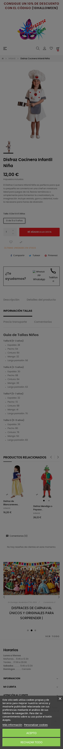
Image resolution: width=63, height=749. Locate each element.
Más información (12, 724)
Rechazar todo (31, 742)
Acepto (31, 733)
